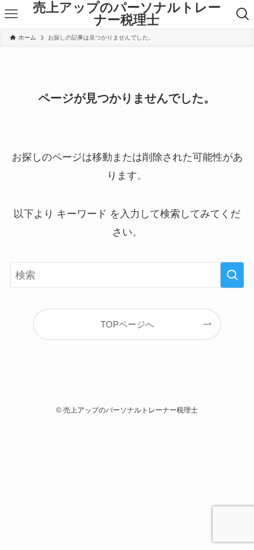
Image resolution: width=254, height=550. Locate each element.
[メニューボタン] (11, 14)
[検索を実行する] (232, 275)
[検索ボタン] (243, 14)
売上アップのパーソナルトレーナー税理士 (127, 14)
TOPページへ (127, 324)
